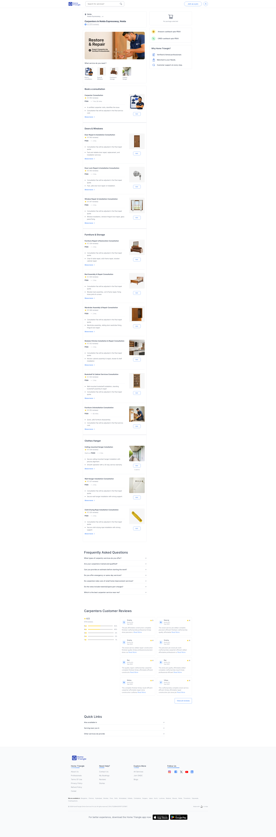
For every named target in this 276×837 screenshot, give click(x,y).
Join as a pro (193, 4)
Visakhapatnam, (73, 801)
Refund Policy (76, 787)
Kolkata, (130, 798)
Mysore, (175, 798)
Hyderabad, (99, 798)
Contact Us (103, 772)
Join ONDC (138, 775)
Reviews (102, 779)
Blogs (136, 779)
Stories (102, 783)
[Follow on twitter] (181, 771)
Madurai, (169, 798)
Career (73, 791)
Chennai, (91, 798)
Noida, (180, 798)
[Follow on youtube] (186, 771)
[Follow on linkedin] (192, 772)
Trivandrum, (187, 798)
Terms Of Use (76, 779)
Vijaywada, (195, 798)
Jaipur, (151, 798)
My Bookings (104, 775)
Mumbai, (106, 798)
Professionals (76, 775)
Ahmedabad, (123, 798)
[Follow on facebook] (175, 771)
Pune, (112, 798)
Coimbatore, (137, 798)
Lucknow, (162, 798)
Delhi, (116, 798)
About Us (74, 772)
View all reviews (183, 701)
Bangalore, (84, 798)
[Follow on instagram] (169, 772)
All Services (138, 772)
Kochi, (156, 798)
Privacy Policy (76, 783)
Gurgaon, (145, 798)
